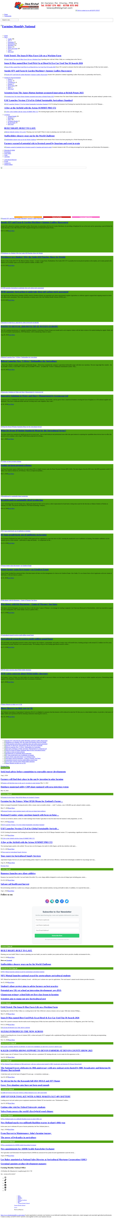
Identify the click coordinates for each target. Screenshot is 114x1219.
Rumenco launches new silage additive (18, 873)
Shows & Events (12, 48)
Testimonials (7, 16)
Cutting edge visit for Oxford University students (23, 1107)
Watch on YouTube (57, 217)
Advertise (7, 156)
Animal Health (12, 116)
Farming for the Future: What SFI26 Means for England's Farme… (32, 801)
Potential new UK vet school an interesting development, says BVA (31, 990)
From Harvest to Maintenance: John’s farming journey (26, 1133)
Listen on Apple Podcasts (86, 217)
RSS (19, 1202)
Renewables (11, 85)
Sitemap (19, 1196)
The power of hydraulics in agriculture (18, 1137)
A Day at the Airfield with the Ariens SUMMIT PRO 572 (30, 108)
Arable (10, 39)
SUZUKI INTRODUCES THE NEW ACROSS (22, 1031)
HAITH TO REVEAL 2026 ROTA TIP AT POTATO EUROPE (29, 326)
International (11, 43)
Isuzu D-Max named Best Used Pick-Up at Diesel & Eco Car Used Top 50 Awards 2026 (43, 63)
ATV (9, 40)
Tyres (9, 50)
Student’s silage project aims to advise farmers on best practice (29, 986)
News (6, 37)
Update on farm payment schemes (16, 465)
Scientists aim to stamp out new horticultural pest (23, 999)
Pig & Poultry (12, 123)
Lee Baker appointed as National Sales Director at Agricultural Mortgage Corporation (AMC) (44, 1159)
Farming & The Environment (12, 77)
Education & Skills (9, 150)
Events (6, 161)
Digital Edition (8, 164)
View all (9, 794)
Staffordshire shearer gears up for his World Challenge (29, 136)
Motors (10, 47)
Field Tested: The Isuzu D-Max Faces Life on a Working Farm (32, 55)
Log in (15, 1207)
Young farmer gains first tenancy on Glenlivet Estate (25, 569)
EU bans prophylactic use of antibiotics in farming (24, 535)
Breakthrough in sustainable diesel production (22, 500)
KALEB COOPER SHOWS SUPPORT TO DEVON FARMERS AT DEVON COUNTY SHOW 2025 (46, 1050)
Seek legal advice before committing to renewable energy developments (33, 771)
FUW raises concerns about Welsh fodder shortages (24, 673)
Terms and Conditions (22, 1200)
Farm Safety (7, 153)
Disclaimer (20, 1197)
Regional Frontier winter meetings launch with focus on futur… (30, 815)
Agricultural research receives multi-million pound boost (27, 639)
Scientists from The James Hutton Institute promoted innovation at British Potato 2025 (44, 93)
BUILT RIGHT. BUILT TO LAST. (20, 128)
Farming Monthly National (24, 1203)
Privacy (19, 1198)
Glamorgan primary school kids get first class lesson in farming (30, 994)
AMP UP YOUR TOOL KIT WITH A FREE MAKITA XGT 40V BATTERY (35, 1096)
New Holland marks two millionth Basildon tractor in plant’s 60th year (33, 1122)
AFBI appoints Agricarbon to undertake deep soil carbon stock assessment (34, 292)
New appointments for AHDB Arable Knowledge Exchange (28, 1149)
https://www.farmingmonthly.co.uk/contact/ (13, 1215)
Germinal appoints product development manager (23, 1164)
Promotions (7, 152)
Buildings (10, 118)
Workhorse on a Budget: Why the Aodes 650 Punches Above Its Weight (33, 257)
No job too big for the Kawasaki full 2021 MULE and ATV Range (30, 1081)
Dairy (9, 119)
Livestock (7, 114)
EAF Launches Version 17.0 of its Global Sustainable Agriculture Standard (38, 100)
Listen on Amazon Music (28, 217)
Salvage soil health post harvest (15, 884)
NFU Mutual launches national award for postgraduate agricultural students (36, 975)
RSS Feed (11, 52)
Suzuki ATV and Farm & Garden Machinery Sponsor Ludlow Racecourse (38, 71)
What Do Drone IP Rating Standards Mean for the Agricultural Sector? (33, 430)
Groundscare (11, 82)
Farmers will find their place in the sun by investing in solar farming (32, 779)
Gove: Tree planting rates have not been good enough (25, 1085)
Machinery (11, 45)
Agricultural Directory (10, 159)
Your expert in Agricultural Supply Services (21, 856)
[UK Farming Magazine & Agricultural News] (18, 26)
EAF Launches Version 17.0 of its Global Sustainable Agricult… (30, 828)
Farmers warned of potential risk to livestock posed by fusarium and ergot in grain (42, 143)
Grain (5, 155)
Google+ (19, 1201)
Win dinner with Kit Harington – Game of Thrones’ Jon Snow (29, 604)
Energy (10, 79)
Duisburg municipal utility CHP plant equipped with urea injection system (35, 787)
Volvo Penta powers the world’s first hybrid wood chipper (27, 1111)
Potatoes (10, 84)
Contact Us (7, 163)
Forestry (10, 81)
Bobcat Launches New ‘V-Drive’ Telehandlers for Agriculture (29, 361)
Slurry (9, 87)
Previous (3, 766)
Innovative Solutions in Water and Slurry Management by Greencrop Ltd (34, 396)
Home (6, 14)
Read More (11, 231)
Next (7, 766)
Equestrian (11, 42)
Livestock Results (13, 121)
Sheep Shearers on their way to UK (17, 708)
